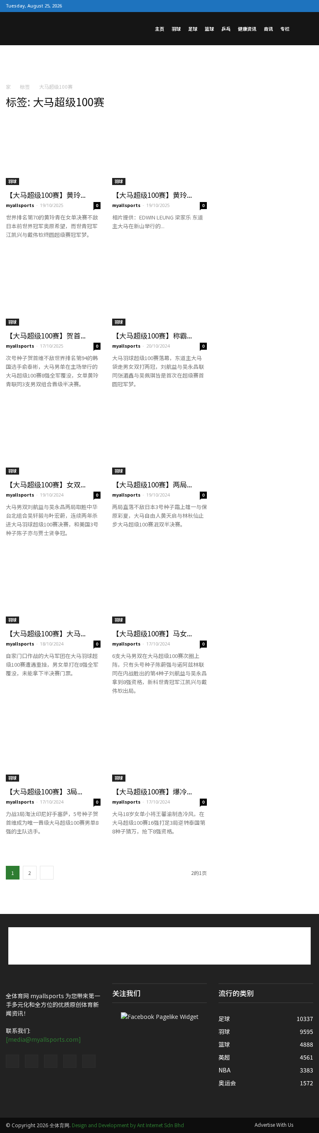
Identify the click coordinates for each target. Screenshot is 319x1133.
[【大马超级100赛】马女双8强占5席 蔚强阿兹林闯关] (159, 589)
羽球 (176, 28)
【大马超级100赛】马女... (152, 633)
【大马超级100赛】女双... (46, 484)
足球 (192, 28)
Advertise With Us (274, 1124)
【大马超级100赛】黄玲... (46, 195)
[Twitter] (267, 6)
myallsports (20, 205)
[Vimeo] (280, 6)
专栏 (285, 28)
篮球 (209, 28)
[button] (303, 28)
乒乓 (226, 28)
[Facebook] (254, 6)
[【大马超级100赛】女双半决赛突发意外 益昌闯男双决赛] (53, 440)
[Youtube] (307, 6)
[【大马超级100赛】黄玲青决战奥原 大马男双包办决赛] (159, 151)
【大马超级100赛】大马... (46, 633)
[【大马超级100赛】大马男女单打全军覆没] (53, 589)
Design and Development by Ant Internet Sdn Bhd (128, 1124)
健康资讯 (247, 28)
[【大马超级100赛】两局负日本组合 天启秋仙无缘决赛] (159, 440)
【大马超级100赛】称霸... (152, 335)
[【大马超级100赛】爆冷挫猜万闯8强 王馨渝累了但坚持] (159, 747)
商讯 (268, 28)
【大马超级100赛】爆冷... (152, 791)
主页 (159, 28)
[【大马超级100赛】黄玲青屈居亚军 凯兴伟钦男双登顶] (53, 151)
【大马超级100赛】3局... (44, 791)
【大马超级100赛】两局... (152, 484)
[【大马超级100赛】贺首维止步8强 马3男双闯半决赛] (53, 291)
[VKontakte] (293, 6)
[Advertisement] (159, 63)
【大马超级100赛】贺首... (46, 335)
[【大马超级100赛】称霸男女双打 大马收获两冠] (159, 291)
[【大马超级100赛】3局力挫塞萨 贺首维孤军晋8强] (53, 747)
